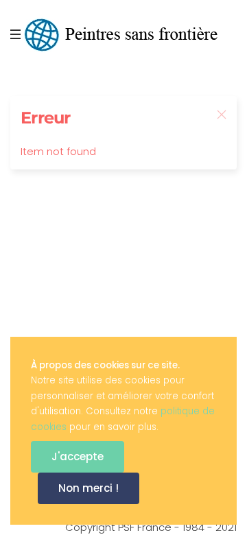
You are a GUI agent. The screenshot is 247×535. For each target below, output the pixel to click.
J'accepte (77, 456)
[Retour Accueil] (123, 34)
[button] (17, 34)
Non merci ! (88, 488)
